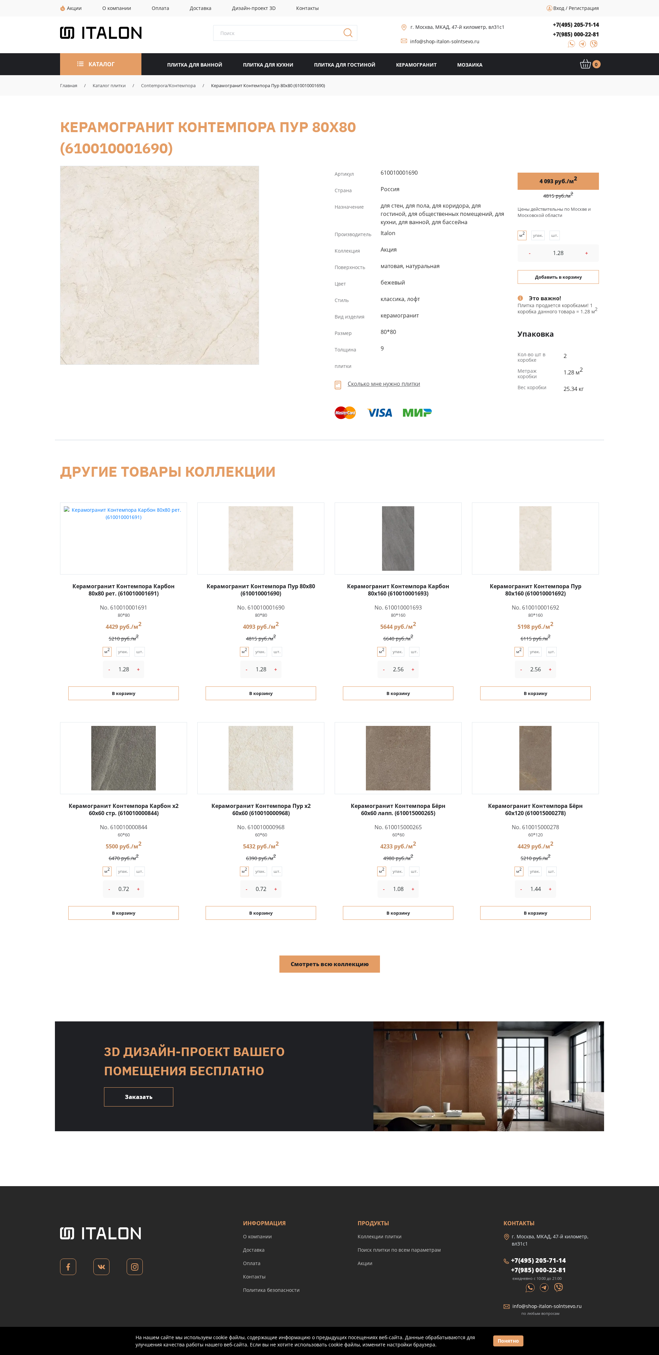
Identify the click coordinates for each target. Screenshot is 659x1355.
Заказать (138, 1097)
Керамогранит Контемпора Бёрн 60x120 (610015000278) (535, 809)
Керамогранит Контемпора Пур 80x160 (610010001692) (535, 589)
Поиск (350, 35)
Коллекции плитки (380, 1236)
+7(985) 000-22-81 (576, 34)
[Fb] (68, 1268)
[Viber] (591, 46)
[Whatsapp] (530, 1287)
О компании (257, 1236)
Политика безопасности (271, 1290)
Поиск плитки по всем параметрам (399, 1250)
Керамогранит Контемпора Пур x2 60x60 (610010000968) (261, 809)
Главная (68, 85)
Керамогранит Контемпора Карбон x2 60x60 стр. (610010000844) (123, 809)
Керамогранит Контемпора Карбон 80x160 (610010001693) (398, 589)
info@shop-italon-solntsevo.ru (444, 41)
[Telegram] (581, 46)
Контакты (254, 1276)
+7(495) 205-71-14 (576, 24)
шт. (554, 235)
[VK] (101, 1268)
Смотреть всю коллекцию (330, 964)
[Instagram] (134, 1268)
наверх (628, 1290)
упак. (538, 235)
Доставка (254, 1250)
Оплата (252, 1263)
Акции (365, 1263)
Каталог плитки (109, 85)
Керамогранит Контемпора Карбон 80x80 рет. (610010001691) (123, 589)
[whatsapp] (569, 46)
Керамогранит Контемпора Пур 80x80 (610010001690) (159, 265)
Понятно (508, 1340)
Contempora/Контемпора (168, 85)
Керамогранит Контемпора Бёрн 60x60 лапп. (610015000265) (398, 809)
